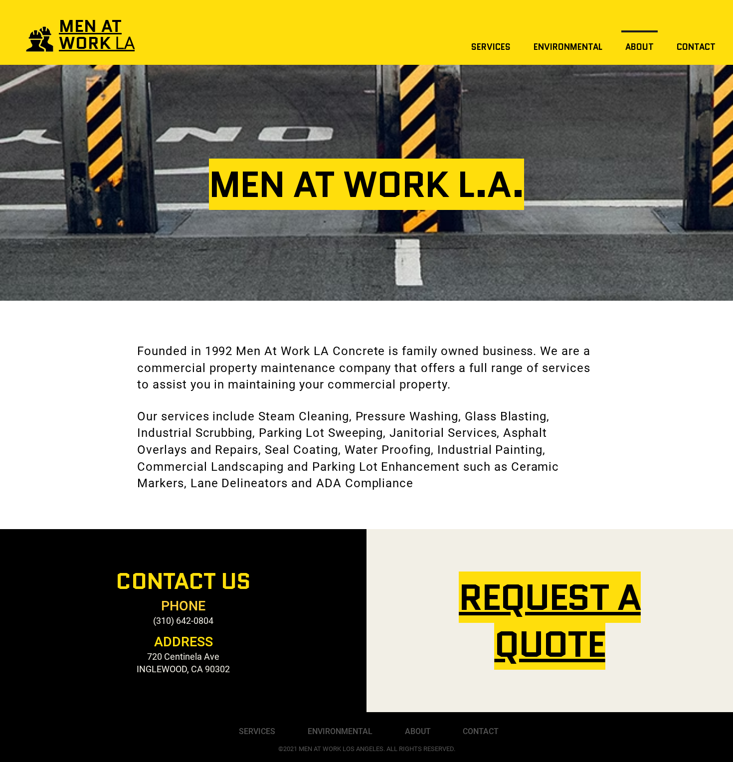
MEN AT (90, 26)
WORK (97, 43)
